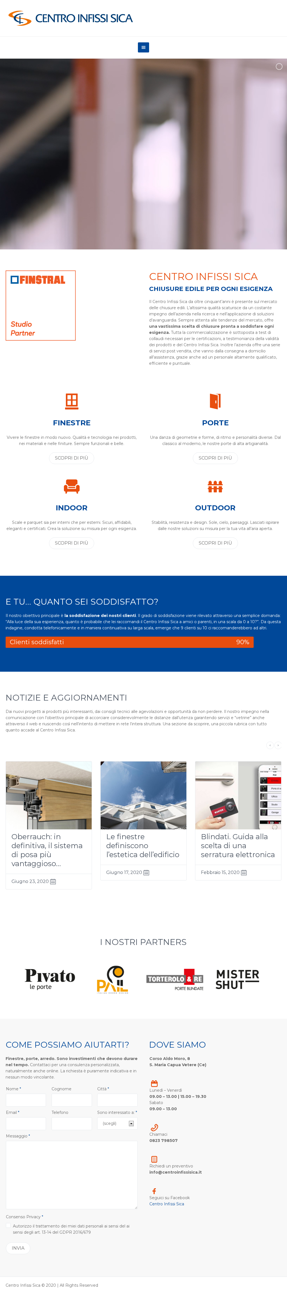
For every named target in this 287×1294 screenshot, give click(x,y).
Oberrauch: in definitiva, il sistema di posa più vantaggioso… (141, 850)
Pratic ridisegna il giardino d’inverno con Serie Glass (44, 845)
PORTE (215, 422)
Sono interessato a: (117, 1112)
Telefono (60, 1112)
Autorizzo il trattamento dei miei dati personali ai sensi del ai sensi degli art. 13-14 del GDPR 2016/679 (71, 1229)
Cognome (61, 1088)
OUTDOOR (215, 507)
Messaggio (18, 1136)
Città (103, 1088)
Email (12, 1112)
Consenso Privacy (24, 1216)
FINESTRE (72, 422)
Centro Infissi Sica (166, 1203)
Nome (13, 1088)
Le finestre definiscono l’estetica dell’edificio (237, 845)
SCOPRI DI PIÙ (71, 458)
